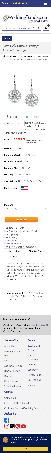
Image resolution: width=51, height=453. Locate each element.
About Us (9, 346)
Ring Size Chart (36, 251)
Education (33, 369)
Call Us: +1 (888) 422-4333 (17, 403)
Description (14, 251)
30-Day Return (11, 240)
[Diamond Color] (21, 161)
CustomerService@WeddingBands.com (24, 408)
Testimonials (34, 379)
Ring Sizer (9, 376)
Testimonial (15, 256)
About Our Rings (13, 365)
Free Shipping (10, 237)
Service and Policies (34, 348)
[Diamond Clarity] (23, 168)
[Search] (38, 28)
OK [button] (25, 449)
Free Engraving (11, 234)
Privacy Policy (35, 374)
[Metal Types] (12, 175)
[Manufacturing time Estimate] (19, 181)
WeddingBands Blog (12, 353)
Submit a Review (13, 386)
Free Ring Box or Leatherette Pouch (20, 231)
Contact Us (10, 397)
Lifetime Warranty (12, 243)
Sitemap (32, 385)
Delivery (32, 364)
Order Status (11, 381)
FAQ (6, 360)
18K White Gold (25, 56)
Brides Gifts (12, 56)
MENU (7, 38)
